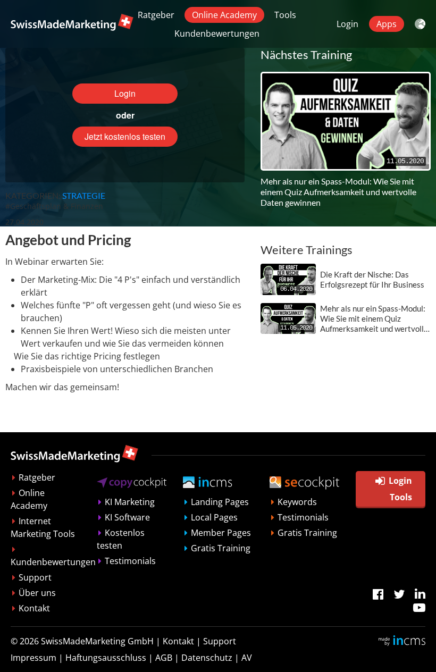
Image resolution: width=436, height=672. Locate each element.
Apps (386, 24)
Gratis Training (220, 548)
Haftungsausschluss (105, 657)
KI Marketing (130, 502)
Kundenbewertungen (216, 33)
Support (35, 577)
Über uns (37, 593)
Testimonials (130, 561)
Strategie (83, 195)
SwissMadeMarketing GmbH (97, 641)
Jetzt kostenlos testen (125, 136)
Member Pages (221, 533)
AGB (163, 657)
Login (347, 24)
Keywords (297, 502)
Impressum (33, 657)
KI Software (127, 517)
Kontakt (34, 608)
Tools (285, 15)
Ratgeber (156, 15)
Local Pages (214, 517)
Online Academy (224, 15)
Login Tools (400, 488)
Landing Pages (220, 502)
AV (246, 657)
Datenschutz (206, 657)
